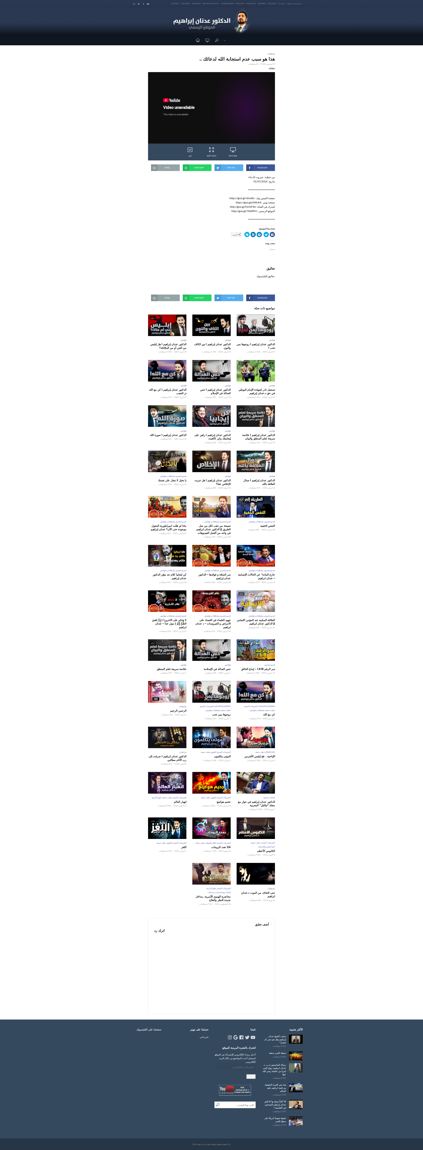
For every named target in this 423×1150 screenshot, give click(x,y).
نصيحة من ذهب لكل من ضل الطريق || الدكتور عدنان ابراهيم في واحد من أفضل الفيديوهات (213, 529)
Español (262, 3)
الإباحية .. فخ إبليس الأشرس (259, 756)
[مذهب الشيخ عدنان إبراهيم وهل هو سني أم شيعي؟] (296, 1039)
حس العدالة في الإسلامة (217, 669)
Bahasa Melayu (211, 3)
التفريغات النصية (251, 706)
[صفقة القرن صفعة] (296, 1056)
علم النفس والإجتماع (266, 846)
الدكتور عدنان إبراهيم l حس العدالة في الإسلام (215, 391)
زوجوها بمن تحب (221, 714)
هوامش (272, 340)
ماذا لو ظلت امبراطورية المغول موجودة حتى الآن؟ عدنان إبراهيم (168, 527)
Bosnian (196, 3)
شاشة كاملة (211, 155)
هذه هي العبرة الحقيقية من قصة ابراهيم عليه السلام (275, 1087)
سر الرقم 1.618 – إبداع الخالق (258, 669)
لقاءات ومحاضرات (223, 892)
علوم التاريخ (157, 797)
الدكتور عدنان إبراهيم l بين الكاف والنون (212, 346)
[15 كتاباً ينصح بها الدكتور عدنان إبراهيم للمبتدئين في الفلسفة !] (296, 1104)
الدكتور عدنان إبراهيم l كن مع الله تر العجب (167, 391)
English (240, 3)
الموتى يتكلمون (222, 756)
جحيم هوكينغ (224, 801)
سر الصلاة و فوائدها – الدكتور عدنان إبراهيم (214, 576)
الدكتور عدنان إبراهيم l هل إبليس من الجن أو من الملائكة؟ (168, 346)
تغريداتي (204, 1036)
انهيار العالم (180, 801)
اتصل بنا (282, 3)
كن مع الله (269, 714)
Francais (251, 3)
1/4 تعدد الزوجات (221, 847)
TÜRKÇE (175, 3)
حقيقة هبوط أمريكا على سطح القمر (275, 1120)
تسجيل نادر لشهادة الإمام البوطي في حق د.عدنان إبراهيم (257, 391)
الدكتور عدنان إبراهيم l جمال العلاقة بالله (259, 482)
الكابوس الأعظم (266, 850)
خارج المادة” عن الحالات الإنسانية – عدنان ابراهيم (256, 576)
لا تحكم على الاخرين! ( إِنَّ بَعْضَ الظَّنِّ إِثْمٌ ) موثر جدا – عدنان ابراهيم (169, 623)
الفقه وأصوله (211, 843)
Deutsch (272, 3)
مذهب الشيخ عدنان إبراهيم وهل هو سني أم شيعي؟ (275, 1039)
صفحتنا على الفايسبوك (148, 1029)
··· (225, 40)
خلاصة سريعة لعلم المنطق (171, 669)
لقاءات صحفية (269, 797)
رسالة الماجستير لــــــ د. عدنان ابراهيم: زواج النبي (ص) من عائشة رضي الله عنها (274, 1070)
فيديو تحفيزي (181, 476)
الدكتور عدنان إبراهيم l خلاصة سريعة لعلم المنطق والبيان (258, 436)
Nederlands (227, 3)
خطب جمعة (270, 710)
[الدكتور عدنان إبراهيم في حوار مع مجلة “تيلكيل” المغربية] (256, 782)
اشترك (251, 1076)
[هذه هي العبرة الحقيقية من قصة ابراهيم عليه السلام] (296, 1087)
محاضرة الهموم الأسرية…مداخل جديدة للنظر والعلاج (213, 898)
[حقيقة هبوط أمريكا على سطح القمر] (296, 1121)
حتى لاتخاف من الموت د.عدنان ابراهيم (258, 894)
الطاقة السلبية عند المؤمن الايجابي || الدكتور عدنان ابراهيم (256, 621)
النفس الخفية (267, 525)
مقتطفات (271, 53)
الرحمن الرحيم (178, 710)
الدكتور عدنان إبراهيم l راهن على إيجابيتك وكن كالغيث (212, 436)
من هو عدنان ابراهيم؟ (294, 3)
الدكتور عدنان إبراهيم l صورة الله (168, 435)
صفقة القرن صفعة (277, 1053)
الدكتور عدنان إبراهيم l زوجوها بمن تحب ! (256, 346)
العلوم (213, 752)
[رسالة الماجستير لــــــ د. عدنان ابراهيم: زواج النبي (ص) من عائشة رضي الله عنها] (296, 1067)
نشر (190, 155)
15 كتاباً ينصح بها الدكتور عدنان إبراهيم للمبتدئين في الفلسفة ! (275, 1104)
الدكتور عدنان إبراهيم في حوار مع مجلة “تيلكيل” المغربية (256, 803)
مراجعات (182, 752)
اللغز (183, 847)
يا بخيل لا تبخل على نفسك (172, 480)
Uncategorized (267, 706)
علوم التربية (211, 888)
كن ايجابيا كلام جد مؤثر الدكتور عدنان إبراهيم (169, 576)
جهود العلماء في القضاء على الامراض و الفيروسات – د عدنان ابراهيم (213, 623)
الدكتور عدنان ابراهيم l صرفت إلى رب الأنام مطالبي (167, 758)
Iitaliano (185, 3)
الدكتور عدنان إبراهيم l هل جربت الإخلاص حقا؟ (212, 482)
